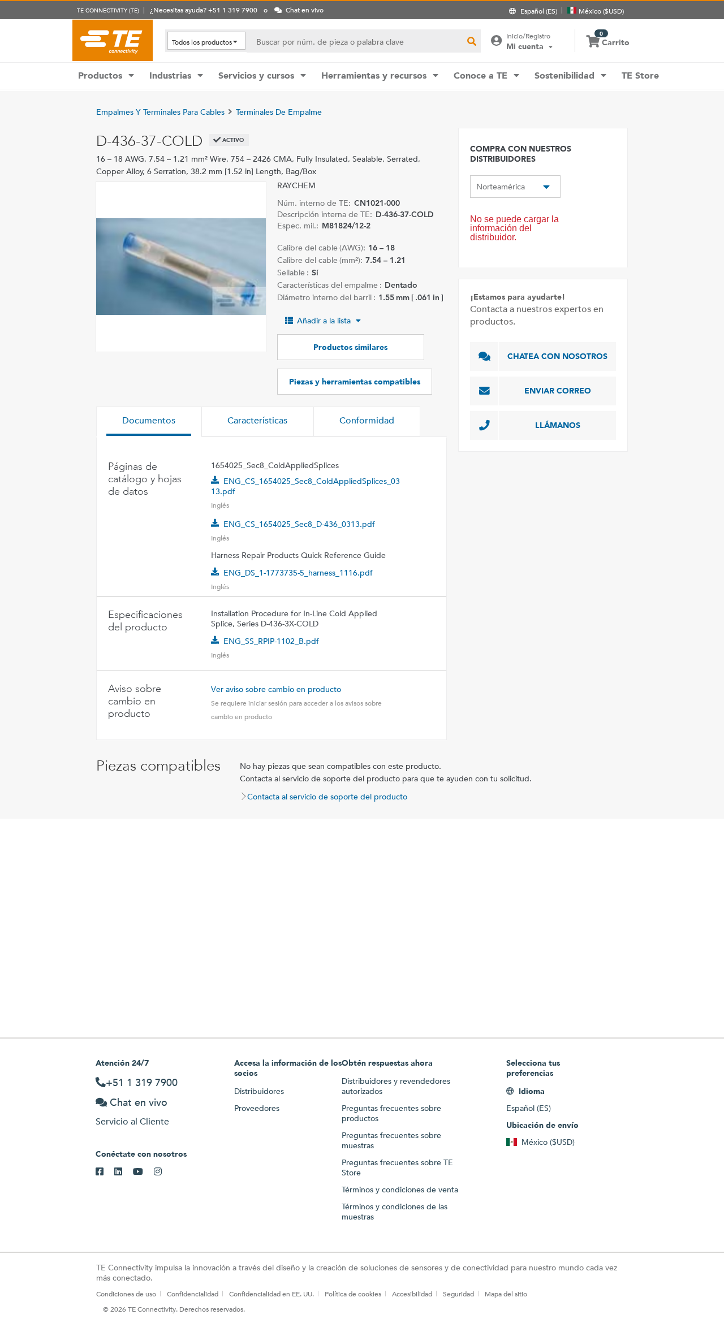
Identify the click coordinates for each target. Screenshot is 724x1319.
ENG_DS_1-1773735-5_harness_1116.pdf (298, 573)
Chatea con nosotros (557, 356)
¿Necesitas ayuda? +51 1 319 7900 (203, 9)
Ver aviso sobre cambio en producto (276, 689)
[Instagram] (163, 1172)
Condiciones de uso (126, 1293)
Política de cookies (353, 1293)
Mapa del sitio (506, 1293)
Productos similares (350, 347)
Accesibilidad (412, 1293)
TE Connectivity (112, 40)
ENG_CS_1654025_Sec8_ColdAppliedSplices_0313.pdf (305, 486)
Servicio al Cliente (132, 1121)
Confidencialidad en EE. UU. (271, 1293)
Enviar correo (557, 391)
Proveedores (256, 1108)
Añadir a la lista (324, 320)
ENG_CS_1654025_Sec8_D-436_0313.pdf (299, 524)
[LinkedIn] (123, 1172)
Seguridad (458, 1293)
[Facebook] (105, 1172)
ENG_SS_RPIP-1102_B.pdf (271, 641)
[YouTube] (143, 1172)
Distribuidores (259, 1091)
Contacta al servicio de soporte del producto (327, 797)
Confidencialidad (192, 1293)
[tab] (148, 421)
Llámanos (557, 425)
